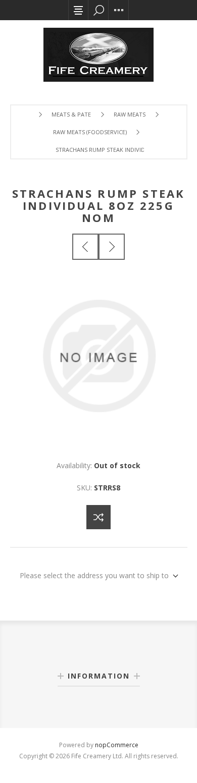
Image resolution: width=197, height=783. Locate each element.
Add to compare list (98, 517)
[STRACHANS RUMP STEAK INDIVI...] (85, 247)
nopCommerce (116, 745)
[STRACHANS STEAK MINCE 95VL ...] (111, 247)
